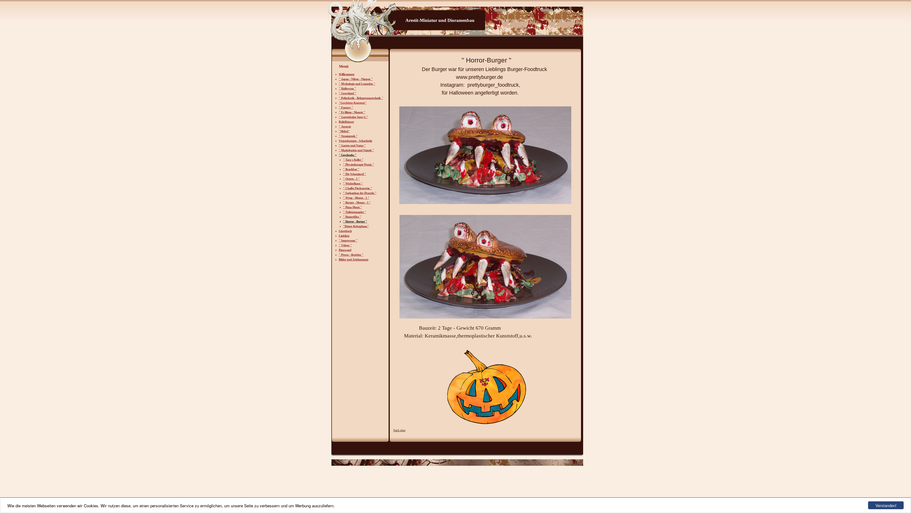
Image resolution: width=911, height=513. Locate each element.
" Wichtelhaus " (353, 183)
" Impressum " (348, 240)
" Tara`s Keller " (353, 160)
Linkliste (344, 236)
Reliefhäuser (346, 122)
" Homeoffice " (352, 216)
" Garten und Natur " (352, 145)
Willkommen (346, 74)
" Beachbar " (351, 169)
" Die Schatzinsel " (354, 174)
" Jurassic (345, 126)
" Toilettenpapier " (354, 212)
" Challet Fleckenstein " (357, 188)
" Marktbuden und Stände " (356, 150)
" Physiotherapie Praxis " (358, 164)
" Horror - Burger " (355, 221)
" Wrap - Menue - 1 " (356, 198)
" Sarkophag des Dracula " (359, 193)
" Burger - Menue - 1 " (357, 202)
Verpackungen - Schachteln (355, 140)
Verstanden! (886, 505)
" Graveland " (347, 93)
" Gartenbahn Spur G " (353, 117)
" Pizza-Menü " (352, 207)
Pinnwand (345, 250)
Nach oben (399, 430)
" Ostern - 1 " (351, 178)
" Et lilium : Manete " (352, 112)
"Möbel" (344, 131)
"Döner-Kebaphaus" (356, 226)
